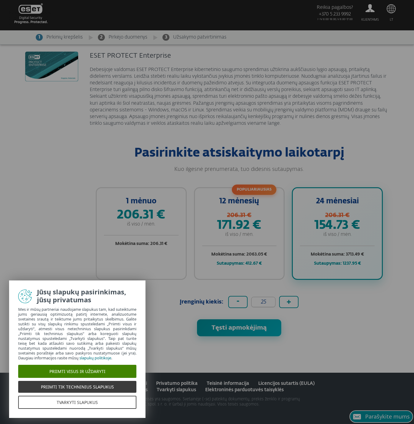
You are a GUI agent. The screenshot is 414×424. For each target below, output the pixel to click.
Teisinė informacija (228, 383)
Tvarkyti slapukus (176, 390)
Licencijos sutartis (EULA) (286, 383)
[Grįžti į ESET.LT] (30, 15)
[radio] (141, 233)
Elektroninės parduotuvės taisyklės (244, 390)
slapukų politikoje (95, 358)
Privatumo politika (177, 383)
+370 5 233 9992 (335, 14)
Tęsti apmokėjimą (239, 328)
